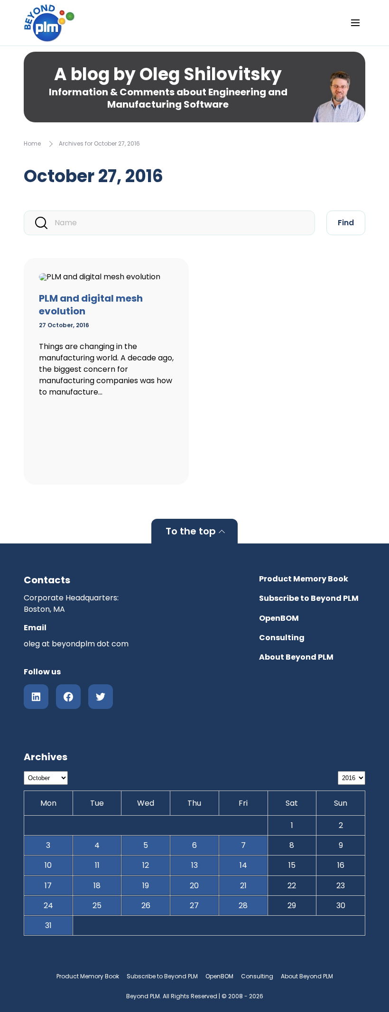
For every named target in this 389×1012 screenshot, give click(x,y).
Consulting (282, 637)
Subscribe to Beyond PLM (309, 598)
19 (145, 885)
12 (145, 865)
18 (97, 885)
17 (48, 885)
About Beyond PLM (296, 657)
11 (97, 865)
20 (194, 885)
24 (48, 905)
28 (243, 905)
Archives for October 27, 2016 (99, 143)
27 (194, 905)
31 (48, 925)
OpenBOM (279, 618)
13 (194, 865)
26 (145, 905)
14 (243, 865)
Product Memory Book (303, 578)
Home (32, 143)
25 (97, 905)
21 (243, 885)
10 (48, 865)
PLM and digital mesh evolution (91, 305)
